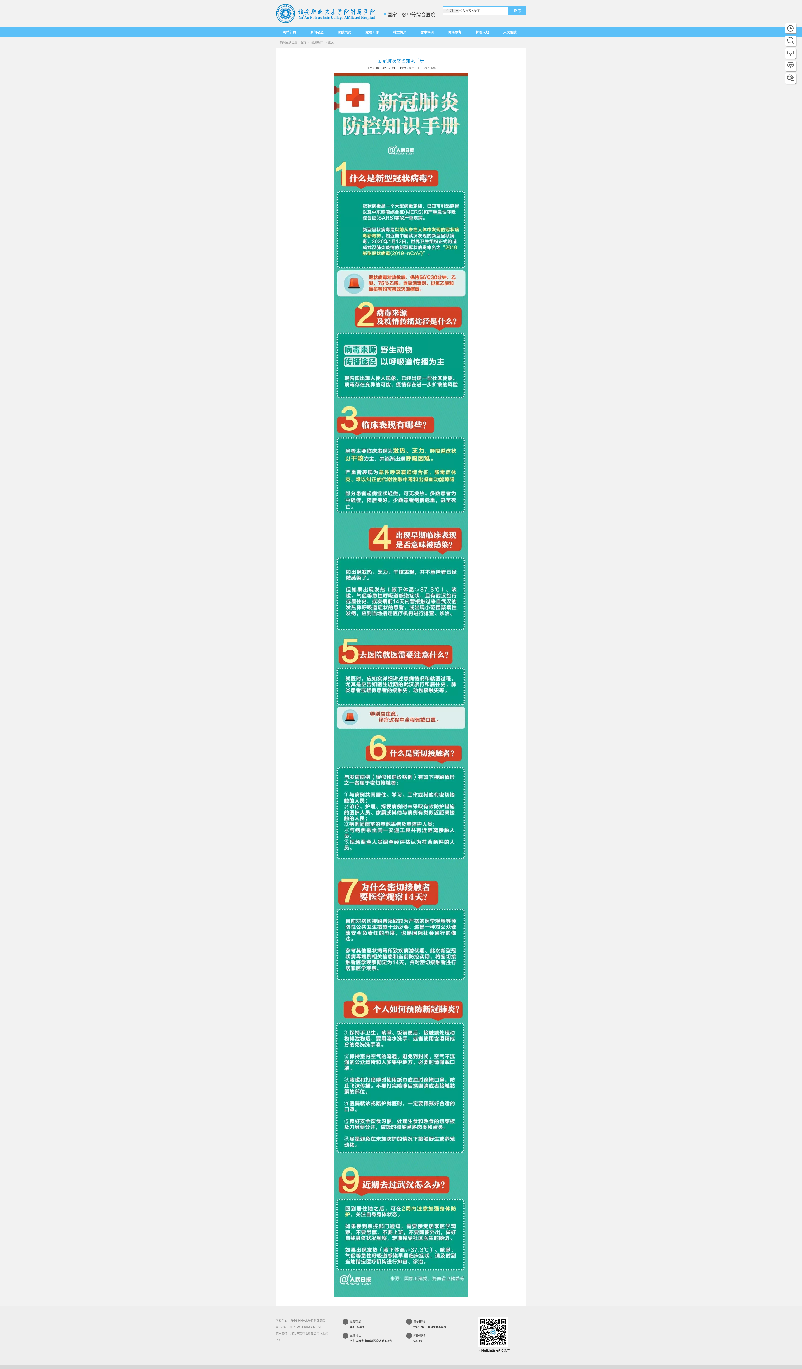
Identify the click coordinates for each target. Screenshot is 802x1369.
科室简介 (399, 32)
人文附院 (510, 32)
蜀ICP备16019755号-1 (289, 1327)
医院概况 (344, 32)
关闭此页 (430, 67)
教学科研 (427, 32)
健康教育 (455, 32)
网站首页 (289, 32)
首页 (303, 42)
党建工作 (372, 32)
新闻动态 (317, 32)
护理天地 (482, 32)
